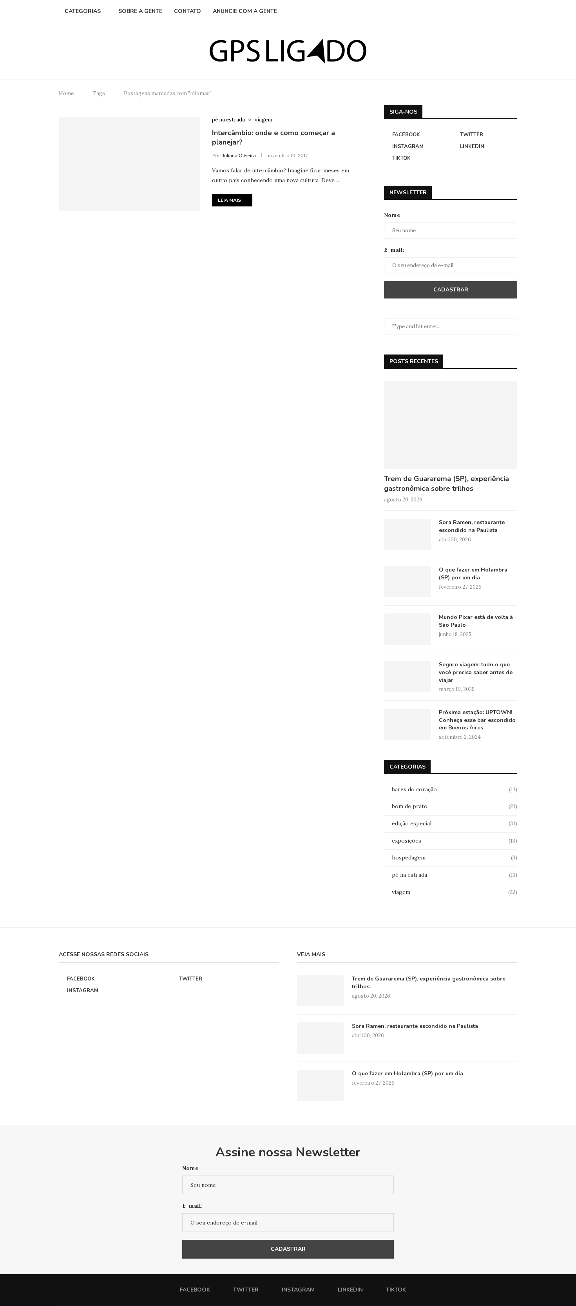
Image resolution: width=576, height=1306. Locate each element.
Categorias (83, 11)
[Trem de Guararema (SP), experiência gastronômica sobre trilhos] (450, 425)
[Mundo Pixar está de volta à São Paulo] (407, 629)
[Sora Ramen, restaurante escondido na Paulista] (407, 534)
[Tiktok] (502, 11)
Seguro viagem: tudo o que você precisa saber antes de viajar (476, 672)
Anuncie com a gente (245, 11)
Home (66, 93)
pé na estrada (454, 874)
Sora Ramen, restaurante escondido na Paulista (472, 526)
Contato (187, 11)
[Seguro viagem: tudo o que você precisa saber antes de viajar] (407, 676)
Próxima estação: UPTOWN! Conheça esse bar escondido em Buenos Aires (477, 720)
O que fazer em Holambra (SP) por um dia (473, 573)
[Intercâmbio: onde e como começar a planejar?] (129, 164)
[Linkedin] (494, 11)
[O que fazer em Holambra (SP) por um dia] (407, 581)
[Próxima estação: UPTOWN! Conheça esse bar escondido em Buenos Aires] (407, 724)
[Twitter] (477, 11)
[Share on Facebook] (281, 216)
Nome (392, 215)
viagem (454, 891)
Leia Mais (229, 200)
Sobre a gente (140, 11)
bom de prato (454, 806)
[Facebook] (469, 11)
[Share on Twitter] (289, 216)
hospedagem (454, 857)
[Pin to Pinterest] (297, 216)
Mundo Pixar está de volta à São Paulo (476, 621)
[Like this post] (271, 216)
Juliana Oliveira (239, 155)
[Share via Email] (305, 216)
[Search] (513, 11)
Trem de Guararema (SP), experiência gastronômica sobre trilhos (446, 483)
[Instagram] (486, 11)
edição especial (454, 823)
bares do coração (454, 789)
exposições (454, 840)
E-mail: (394, 249)
